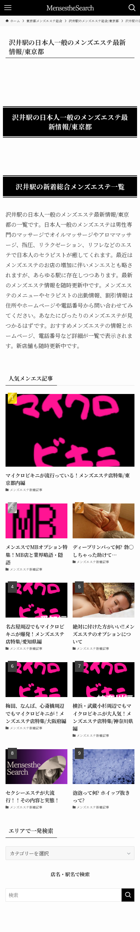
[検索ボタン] (132, 8)
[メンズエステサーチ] (70, 8)
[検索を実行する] (127, 895)
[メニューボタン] (8, 8)
